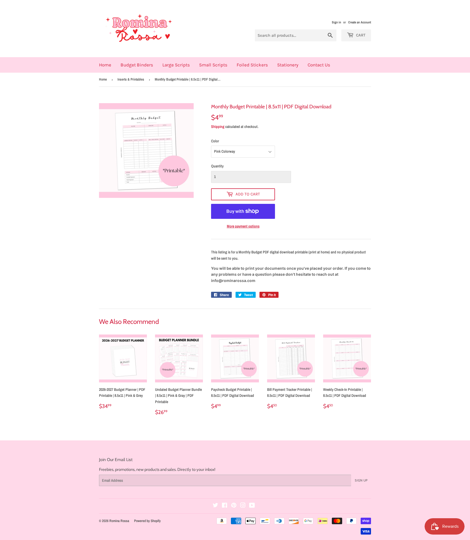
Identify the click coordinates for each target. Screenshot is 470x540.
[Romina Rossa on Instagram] (243, 506)
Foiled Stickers (252, 65)
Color (215, 141)
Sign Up (361, 480)
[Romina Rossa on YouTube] (252, 506)
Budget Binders (136, 65)
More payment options (243, 226)
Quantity (217, 166)
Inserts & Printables (131, 79)
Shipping (217, 126)
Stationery (287, 65)
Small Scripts (213, 65)
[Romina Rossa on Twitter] (215, 506)
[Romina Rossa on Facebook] (224, 506)
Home (105, 65)
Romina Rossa (119, 520)
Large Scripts (176, 65)
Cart (360, 35)
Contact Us (319, 65)
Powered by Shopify (147, 520)
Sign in (336, 22)
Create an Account (359, 22)
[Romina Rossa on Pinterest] (234, 506)
